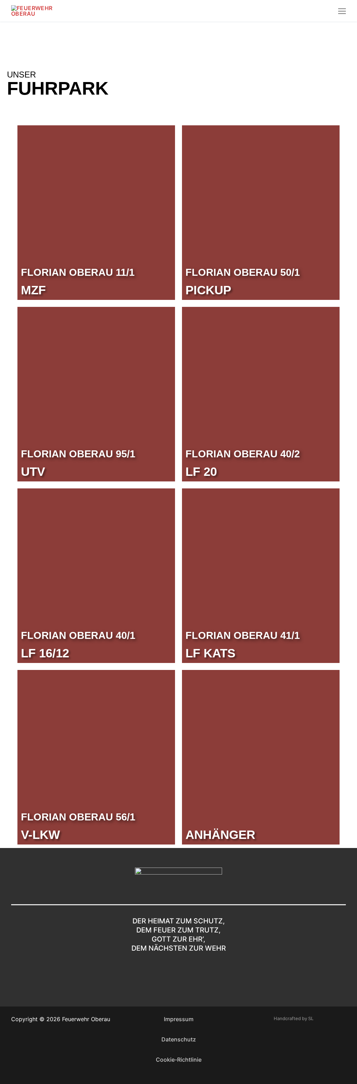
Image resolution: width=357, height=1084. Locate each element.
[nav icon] (342, 10)
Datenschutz (178, 1039)
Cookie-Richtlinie (179, 1059)
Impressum (178, 1019)
